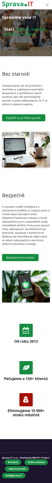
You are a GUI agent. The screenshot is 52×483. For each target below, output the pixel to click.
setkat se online (19, 34)
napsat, (22, 29)
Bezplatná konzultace (20, 257)
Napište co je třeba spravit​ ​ (23, 118)
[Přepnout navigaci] (47, 5)
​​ (17, 468)
